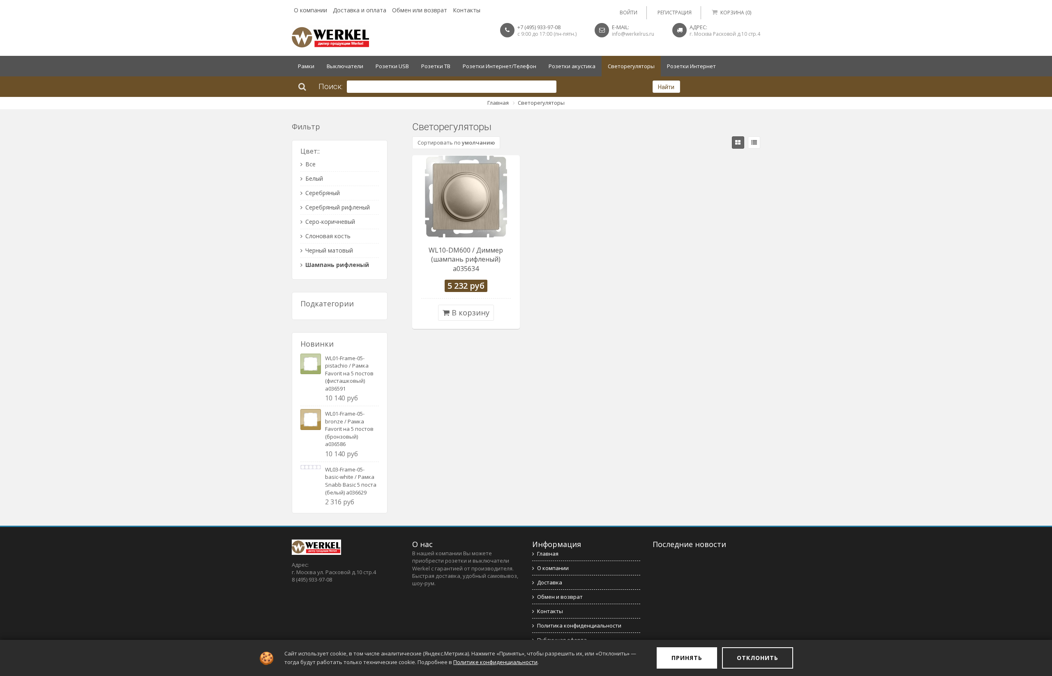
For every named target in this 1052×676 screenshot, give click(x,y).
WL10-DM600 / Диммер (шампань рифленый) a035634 (466, 260)
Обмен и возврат (560, 596)
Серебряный (322, 193)
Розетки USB (392, 66)
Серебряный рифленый (337, 207)
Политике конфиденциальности (495, 662)
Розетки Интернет (691, 66)
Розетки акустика (572, 66)
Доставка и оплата (359, 10)
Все (310, 164)
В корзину (469, 312)
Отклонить (757, 658)
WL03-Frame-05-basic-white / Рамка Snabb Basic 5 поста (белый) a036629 (350, 481)
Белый (314, 178)
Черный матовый (329, 250)
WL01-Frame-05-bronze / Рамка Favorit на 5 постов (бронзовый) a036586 (349, 429)
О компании (310, 10)
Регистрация (675, 12)
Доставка (549, 582)
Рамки (306, 66)
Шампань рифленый (337, 265)
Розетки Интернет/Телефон (499, 66)
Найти (666, 87)
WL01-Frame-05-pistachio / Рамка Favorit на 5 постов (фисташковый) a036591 (349, 373)
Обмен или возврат (419, 10)
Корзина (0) (735, 12)
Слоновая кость (328, 236)
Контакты (466, 10)
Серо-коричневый (330, 221)
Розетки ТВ (435, 66)
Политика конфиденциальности (579, 625)
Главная (498, 102)
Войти (628, 12)
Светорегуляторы (631, 66)
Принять (686, 658)
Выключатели (345, 66)
